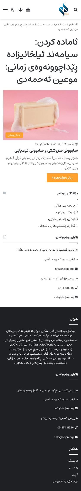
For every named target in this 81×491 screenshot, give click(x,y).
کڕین (75, 474)
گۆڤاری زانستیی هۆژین (61, 219)
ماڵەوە (71, 24)
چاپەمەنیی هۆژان (64, 205)
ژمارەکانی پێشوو (65, 212)
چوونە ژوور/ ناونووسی (65, 481)
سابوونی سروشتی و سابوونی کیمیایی (46, 150)
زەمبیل (73, 467)
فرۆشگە (73, 460)
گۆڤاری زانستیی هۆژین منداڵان (56, 226)
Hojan (71, 144)
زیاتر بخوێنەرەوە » (62, 177)
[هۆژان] (64, 9)
